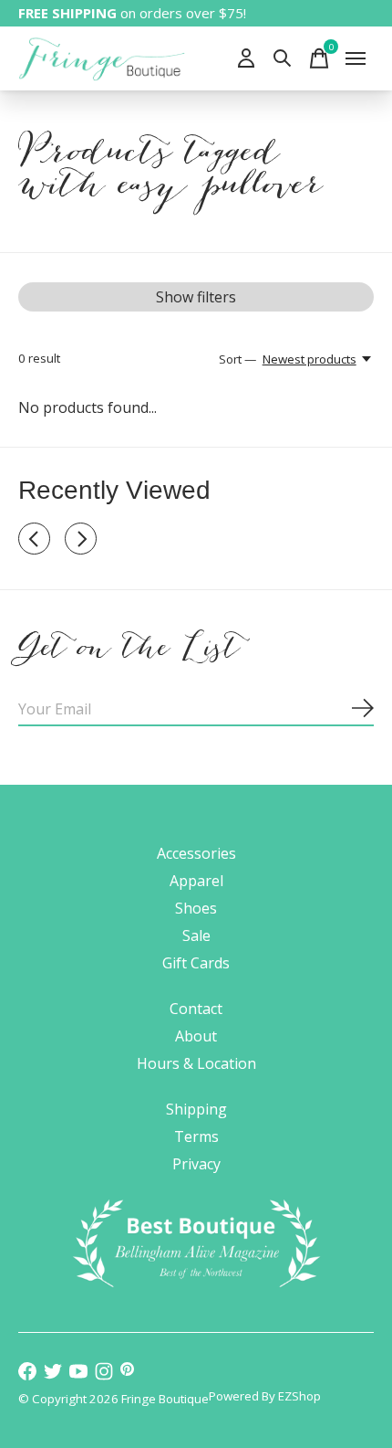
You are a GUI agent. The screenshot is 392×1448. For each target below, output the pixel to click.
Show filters (196, 297)
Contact (196, 1009)
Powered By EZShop (265, 1396)
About (196, 1036)
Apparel (196, 881)
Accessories (196, 853)
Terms (196, 1136)
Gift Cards (196, 963)
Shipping (196, 1109)
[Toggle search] (282, 58)
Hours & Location (196, 1063)
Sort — (237, 359)
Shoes (196, 908)
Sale (196, 935)
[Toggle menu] (355, 58)
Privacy (196, 1164)
